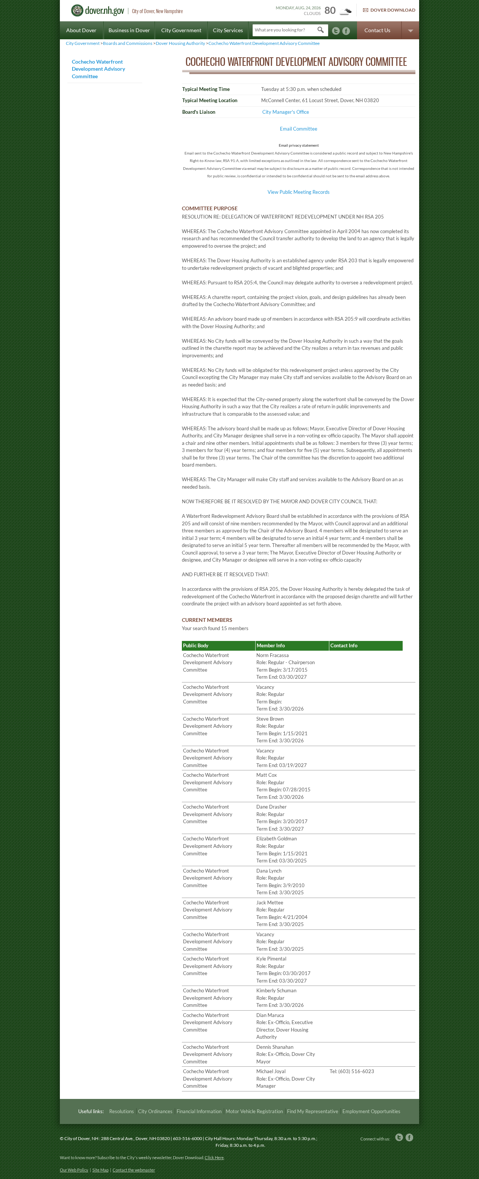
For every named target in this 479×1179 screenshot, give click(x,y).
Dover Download (392, 10)
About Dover (81, 30)
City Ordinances (155, 1111)
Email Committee (298, 129)
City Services (228, 30)
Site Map (100, 1169)
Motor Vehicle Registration (254, 1111)
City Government (181, 30)
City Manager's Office (285, 112)
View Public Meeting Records (299, 192)
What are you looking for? (280, 30)
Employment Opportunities (371, 1111)
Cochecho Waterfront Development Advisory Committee (264, 43)
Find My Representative (312, 1111)
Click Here (214, 1157)
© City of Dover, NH (79, 1138)
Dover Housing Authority (180, 43)
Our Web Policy (74, 1169)
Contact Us (377, 30)
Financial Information (199, 1111)
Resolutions (121, 1111)
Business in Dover (129, 30)
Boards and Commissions (127, 43)
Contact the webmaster (134, 1169)
